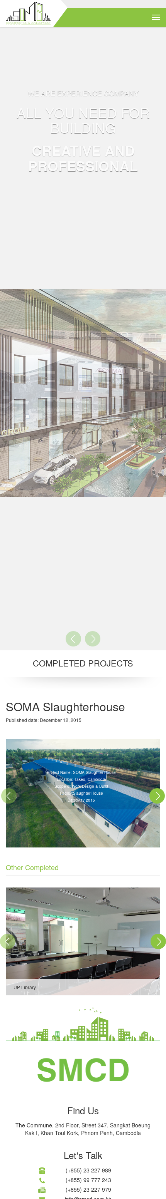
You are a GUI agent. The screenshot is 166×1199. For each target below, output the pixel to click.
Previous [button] (10, 796)
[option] (83, 941)
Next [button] (157, 796)
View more (83, 941)
